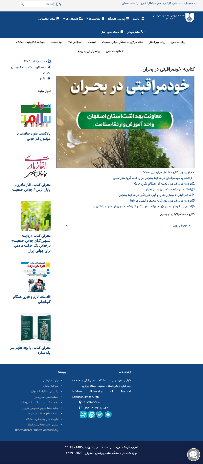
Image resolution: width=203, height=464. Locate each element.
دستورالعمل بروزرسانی (46, 397)
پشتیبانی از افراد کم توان (44, 391)
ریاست (137, 19)
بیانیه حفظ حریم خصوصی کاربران (40, 408)
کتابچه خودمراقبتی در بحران (177, 214)
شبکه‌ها (91, 42)
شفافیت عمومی (115, 51)
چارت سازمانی (50, 380)
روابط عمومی (178, 42)
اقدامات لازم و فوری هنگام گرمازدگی (32, 299)
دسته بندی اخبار (110, 32)
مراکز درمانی (134, 32)
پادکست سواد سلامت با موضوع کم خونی (34, 136)
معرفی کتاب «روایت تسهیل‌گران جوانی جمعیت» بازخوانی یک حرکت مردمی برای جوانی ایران (31, 243)
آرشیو (43, 78)
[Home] (174, 15)
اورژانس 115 (74, 42)
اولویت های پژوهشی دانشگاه (42, 419)
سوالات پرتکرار (50, 386)
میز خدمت (56, 42)
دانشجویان (189, 3)
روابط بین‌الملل (157, 42)
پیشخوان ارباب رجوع (89, 51)
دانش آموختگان (155, 3)
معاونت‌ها (94, 19)
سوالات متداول (128, 3)
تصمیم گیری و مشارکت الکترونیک (39, 403)
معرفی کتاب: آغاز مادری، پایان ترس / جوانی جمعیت (31, 187)
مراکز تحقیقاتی (47, 19)
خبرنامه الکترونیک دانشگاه (30, 42)
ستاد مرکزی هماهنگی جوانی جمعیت (122, 42)
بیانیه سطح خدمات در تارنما (43, 414)
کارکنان (167, 3)
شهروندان (141, 3)
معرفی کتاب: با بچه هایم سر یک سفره (30, 350)
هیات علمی (177, 3)
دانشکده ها (72, 19)
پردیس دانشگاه (117, 19)
